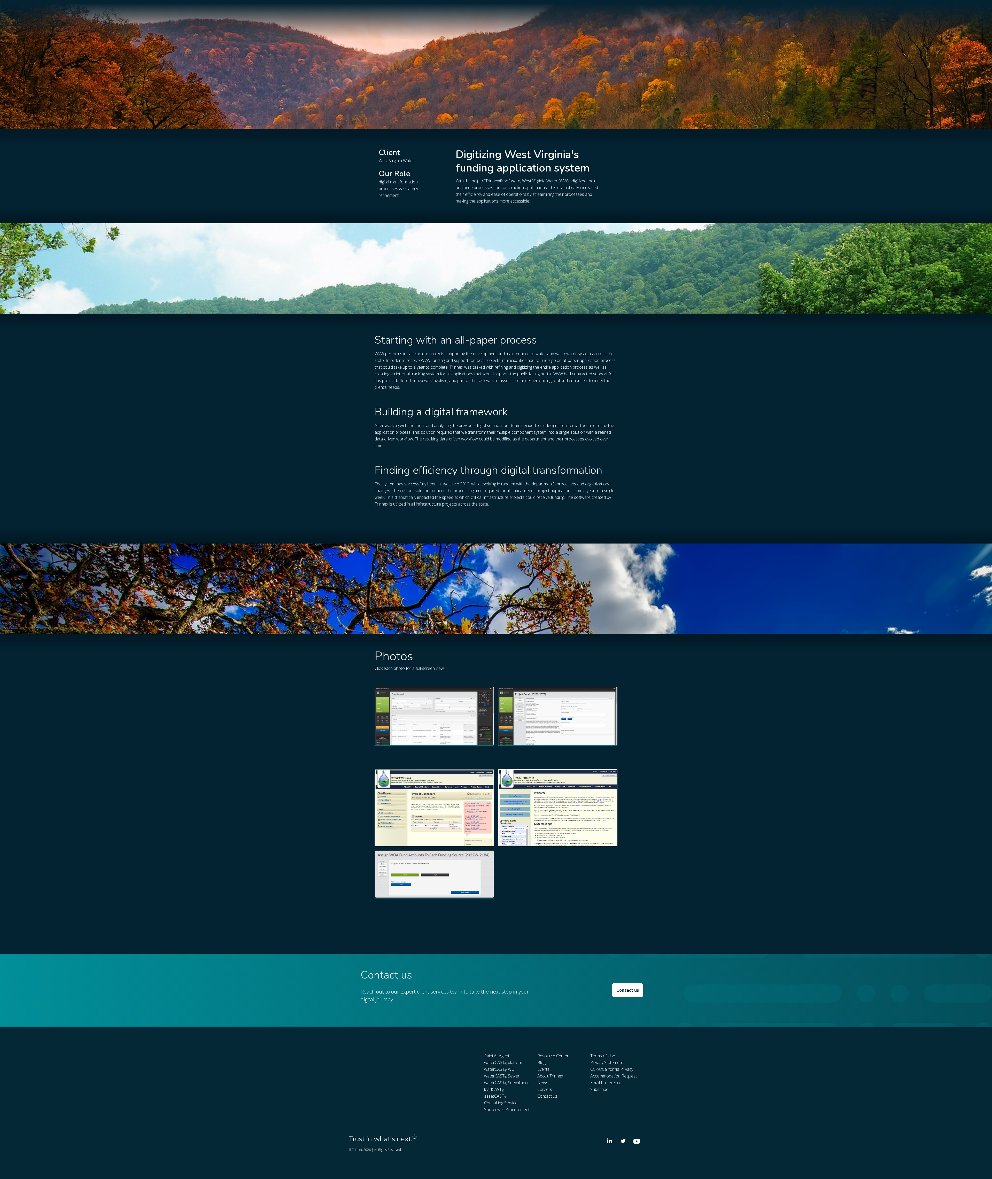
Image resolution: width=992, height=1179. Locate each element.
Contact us (627, 990)
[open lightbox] (434, 716)
